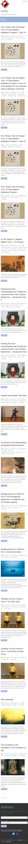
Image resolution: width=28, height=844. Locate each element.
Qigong (3, 453)
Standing (14, 704)
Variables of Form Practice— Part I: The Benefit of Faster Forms (12, 651)
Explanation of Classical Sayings (9, 94)
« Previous (4, 797)
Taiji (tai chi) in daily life (13, 197)
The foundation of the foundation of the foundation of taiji (13, 747)
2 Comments (17, 306)
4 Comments (8, 608)
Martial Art (20, 248)
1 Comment (18, 146)
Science (3, 306)
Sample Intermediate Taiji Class (14, 395)
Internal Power (13, 248)
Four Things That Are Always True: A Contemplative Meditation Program (13, 189)
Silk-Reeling (9, 306)
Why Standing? (7, 699)
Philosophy (10, 37)
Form (11, 402)
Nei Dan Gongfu (15, 305)
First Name (3, 815)
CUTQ (4, 11)
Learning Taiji (5, 659)
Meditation (4, 37)
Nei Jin (9, 250)
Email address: (4, 820)
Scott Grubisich (6, 36)
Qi (14, 37)
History (3, 248)
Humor (7, 248)
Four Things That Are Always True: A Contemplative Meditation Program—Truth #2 (13, 138)
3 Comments (11, 453)
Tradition (24, 250)
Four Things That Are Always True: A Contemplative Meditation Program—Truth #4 (13, 30)
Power (14, 95)
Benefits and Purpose (6, 247)
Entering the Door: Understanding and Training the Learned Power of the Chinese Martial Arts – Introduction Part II (14, 294)
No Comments (9, 39)
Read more (4, 69)
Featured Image (20, 94)
